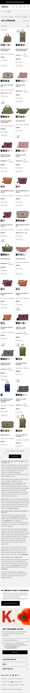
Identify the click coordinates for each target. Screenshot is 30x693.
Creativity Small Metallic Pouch (5, 155)
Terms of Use (4, 678)
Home (2, 11)
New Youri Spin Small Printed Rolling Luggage (7, 401)
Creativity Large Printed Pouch (6, 364)
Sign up (15, 652)
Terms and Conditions (11, 648)
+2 (10, 430)
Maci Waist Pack (20, 121)
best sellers (4, 569)
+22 (26, 394)
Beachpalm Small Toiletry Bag (6, 50)
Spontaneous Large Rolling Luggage (22, 50)
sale (20, 572)
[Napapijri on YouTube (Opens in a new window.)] (16, 675)
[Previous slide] (1, 2)
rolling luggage (14, 508)
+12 (26, 80)
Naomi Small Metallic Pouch (7, 225)
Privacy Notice (11, 678)
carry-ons (19, 483)
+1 (10, 44)
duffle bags (7, 520)
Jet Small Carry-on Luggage (21, 435)
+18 (26, 150)
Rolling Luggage (21, 17)
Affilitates (22, 684)
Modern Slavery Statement (13, 684)
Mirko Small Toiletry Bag (7, 86)
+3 (25, 44)
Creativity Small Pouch (21, 86)
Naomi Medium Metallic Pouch (7, 191)
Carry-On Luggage (7, 17)
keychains (25, 554)
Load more (15, 456)
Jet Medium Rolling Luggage (21, 364)
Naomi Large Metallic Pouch (7, 294)
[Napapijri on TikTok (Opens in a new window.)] (18, 675)
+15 (11, 359)
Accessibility (4, 684)
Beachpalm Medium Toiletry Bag (6, 121)
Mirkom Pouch (5, 435)
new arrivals (16, 565)
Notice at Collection (18, 681)
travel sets (14, 517)
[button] (1, 45)
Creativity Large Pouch (21, 155)
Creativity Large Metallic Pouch (21, 328)
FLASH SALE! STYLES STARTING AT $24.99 (15, 2)
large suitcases (5, 483)
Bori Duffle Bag (5, 259)
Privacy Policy (13, 646)
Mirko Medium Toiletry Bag (22, 225)
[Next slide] (28, 2)
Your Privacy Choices (5, 681)
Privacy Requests (18, 678)
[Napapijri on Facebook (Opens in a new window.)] (13, 675)
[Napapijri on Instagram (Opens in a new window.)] (10, 675)
